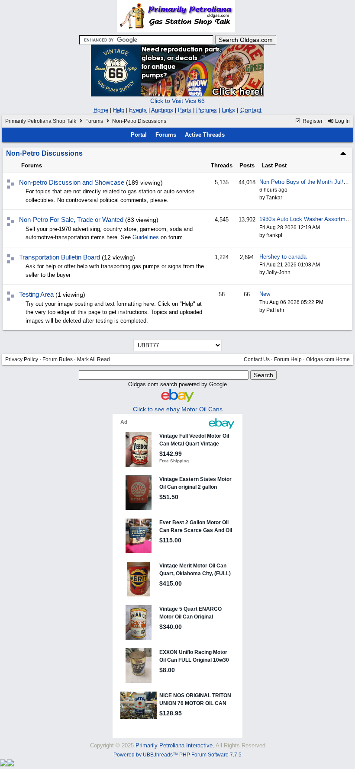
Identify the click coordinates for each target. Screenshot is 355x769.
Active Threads (205, 134)
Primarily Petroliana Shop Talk (40, 121)
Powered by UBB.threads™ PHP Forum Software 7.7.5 (177, 755)
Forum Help (288, 359)
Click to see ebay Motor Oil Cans (178, 409)
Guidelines (145, 237)
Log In (342, 121)
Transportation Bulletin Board (59, 257)
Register (312, 121)
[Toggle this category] (343, 153)
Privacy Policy (21, 359)
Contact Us (257, 359)
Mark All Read (93, 359)
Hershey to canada (283, 256)
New (264, 294)
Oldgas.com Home (328, 359)
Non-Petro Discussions (44, 153)
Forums (94, 121)
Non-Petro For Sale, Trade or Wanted (71, 219)
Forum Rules (57, 359)
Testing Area (36, 294)
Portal (139, 134)
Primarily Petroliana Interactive (174, 745)
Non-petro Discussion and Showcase (71, 182)
